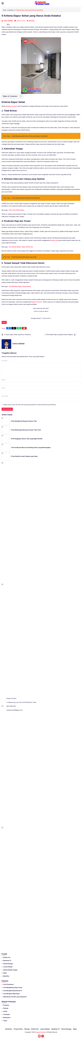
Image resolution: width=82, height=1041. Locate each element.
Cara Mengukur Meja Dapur (11, 994)
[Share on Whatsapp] (19, 328)
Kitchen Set (6, 957)
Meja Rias (6, 976)
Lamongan (6, 1014)
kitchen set (53, 240)
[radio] (35, 315)
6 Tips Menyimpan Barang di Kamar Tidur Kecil (26, 430)
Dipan (5, 973)
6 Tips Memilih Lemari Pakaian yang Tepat (24, 456)
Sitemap (27, 1029)
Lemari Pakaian (8, 967)
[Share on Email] (24, 328)
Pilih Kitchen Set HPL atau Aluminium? (15, 997)
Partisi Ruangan (8, 964)
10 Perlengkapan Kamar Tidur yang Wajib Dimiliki (26, 439)
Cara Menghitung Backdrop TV (12, 991)
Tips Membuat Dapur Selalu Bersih (20, 286)
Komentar (5, 361)
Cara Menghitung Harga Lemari (12, 988)
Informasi (31, 20)
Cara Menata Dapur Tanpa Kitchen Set (21, 247)
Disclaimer (8, 1029)
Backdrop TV (7, 961)
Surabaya (6, 1005)
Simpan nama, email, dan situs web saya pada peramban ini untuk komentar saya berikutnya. (29, 405)
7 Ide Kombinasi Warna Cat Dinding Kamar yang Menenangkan (31, 448)
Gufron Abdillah (8, 20)
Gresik (5, 1011)
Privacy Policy (18, 1029)
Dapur (4, 322)
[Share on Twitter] (13, 328)
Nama (4, 380)
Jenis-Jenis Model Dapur (16, 210)
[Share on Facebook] (8, 328)
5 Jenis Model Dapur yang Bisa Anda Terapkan (59, 335)
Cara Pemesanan (8, 984)
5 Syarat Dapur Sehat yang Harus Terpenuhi (17, 335)
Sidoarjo (5, 1008)
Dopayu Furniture (11, 106)
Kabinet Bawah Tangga (10, 970)
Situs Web (5, 396)
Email (4, 388)
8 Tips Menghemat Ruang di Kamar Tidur (24, 421)
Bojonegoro (6, 1018)
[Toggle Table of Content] (20, 96)
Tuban (5, 1021)
